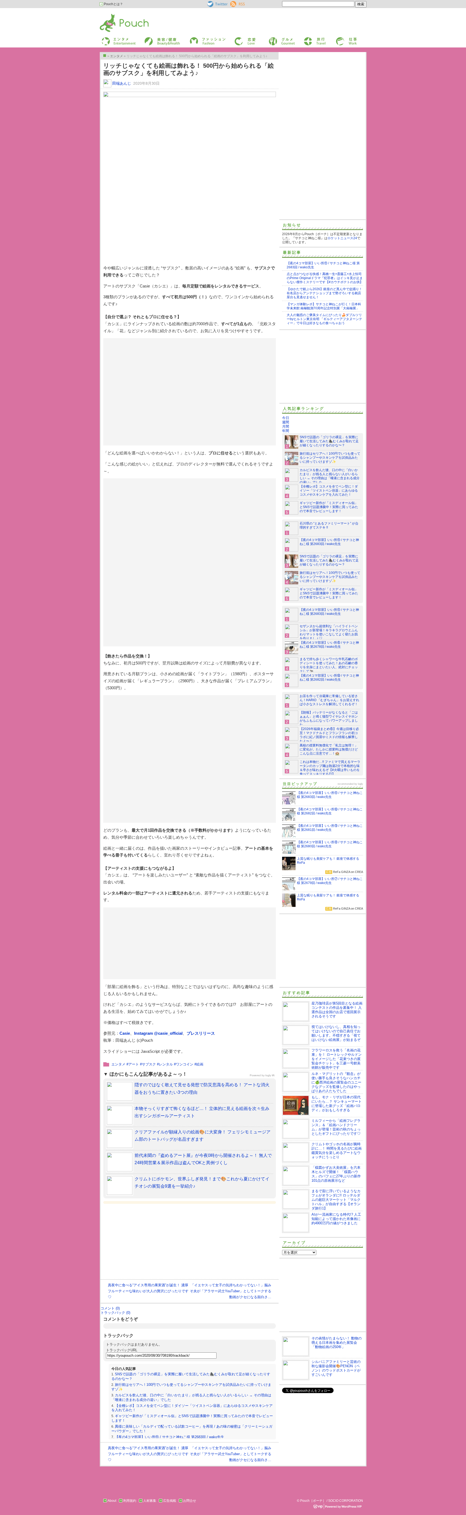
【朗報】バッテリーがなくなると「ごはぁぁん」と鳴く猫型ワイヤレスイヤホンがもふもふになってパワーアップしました (329, 718)
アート (133, 1064)
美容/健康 (151, 39)
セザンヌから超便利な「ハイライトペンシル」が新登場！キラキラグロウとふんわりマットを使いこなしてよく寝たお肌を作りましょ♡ (329, 632)
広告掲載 (169, 1501)
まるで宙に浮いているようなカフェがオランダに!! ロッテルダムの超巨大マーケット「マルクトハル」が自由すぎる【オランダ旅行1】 (336, 1199)
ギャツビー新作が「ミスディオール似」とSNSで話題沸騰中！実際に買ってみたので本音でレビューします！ (329, 507)
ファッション (198, 39)
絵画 (199, 1064)
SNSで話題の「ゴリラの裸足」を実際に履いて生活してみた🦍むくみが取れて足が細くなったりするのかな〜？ (329, 441)
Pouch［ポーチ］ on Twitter (217, 4)
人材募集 (149, 1501)
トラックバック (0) (115, 1313)
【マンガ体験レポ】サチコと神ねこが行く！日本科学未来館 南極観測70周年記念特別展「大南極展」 (324, 306)
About (112, 1501)
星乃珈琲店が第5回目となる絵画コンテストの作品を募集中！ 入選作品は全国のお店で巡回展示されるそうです (336, 1009)
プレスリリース (201, 1033)
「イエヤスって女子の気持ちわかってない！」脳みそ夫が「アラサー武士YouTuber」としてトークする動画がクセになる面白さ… (230, 1291)
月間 (285, 426)
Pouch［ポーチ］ (113, 15)
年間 (285, 431)
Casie (124, 1033)
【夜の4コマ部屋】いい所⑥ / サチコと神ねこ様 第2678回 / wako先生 (329, 645)
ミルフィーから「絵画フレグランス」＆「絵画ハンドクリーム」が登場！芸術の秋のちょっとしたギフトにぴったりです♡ (336, 1127)
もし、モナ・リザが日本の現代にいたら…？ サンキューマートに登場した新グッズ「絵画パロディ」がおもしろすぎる (336, 1103)
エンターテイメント (116, 39)
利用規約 (129, 1501)
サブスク (149, 1064)
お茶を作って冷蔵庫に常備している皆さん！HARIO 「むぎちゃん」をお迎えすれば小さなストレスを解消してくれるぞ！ (329, 700)
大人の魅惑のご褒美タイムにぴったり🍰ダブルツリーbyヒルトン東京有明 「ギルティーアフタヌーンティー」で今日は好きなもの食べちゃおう (324, 319)
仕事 (338, 39)
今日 (285, 418)
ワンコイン (184, 1064)
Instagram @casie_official (158, 1033)
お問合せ (189, 1501)
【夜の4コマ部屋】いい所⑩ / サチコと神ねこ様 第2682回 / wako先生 (329, 677)
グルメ (273, 39)
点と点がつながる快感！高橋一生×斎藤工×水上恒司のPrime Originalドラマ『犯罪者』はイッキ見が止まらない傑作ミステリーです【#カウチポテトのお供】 (325, 278)
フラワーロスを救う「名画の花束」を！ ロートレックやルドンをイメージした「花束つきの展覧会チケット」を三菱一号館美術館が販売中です (336, 1059)
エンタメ (118, 1064)
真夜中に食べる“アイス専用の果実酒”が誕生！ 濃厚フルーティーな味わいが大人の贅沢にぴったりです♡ (148, 1291)
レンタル (166, 1064)
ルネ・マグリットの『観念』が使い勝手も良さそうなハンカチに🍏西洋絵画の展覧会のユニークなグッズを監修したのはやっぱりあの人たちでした (336, 1082)
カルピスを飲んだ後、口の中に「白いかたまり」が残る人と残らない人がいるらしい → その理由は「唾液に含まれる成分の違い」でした (329, 476)
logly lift (270, 1075)
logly (360, 784)
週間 (285, 422)
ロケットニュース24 (342, 238)
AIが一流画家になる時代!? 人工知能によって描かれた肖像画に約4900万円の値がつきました (336, 1218)
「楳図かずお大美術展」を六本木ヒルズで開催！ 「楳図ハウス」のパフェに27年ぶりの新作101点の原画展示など (336, 1174)
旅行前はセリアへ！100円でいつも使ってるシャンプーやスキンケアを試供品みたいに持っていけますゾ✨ (330, 458)
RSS (233, 3)
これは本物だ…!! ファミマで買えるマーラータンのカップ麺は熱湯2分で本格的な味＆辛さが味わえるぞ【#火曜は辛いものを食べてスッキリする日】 (330, 768)
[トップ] (104, 55)
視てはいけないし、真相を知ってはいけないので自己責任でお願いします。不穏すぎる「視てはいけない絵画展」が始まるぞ (336, 1033)
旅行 (306, 39)
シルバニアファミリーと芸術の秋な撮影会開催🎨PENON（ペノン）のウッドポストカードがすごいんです (336, 1368)
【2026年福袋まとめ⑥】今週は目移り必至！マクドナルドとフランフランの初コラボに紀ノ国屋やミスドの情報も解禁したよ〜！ (329, 735)
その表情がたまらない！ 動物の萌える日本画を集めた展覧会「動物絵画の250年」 (336, 1342)
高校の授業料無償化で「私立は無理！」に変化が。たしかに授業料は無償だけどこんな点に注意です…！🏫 (329, 749)
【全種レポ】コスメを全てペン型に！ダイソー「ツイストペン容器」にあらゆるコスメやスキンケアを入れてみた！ (329, 490)
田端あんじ (121, 83)
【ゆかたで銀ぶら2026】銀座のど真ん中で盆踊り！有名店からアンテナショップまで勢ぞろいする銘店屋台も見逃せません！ (324, 293)
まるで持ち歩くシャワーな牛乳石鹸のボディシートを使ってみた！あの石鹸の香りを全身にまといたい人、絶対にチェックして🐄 (329, 665)
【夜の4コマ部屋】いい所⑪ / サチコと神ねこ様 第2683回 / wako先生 (169, 1437)
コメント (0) (110, 1308)
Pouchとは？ (113, 4)
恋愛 (237, 39)
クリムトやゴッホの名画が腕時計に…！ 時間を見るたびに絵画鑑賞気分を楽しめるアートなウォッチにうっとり (336, 1150)
